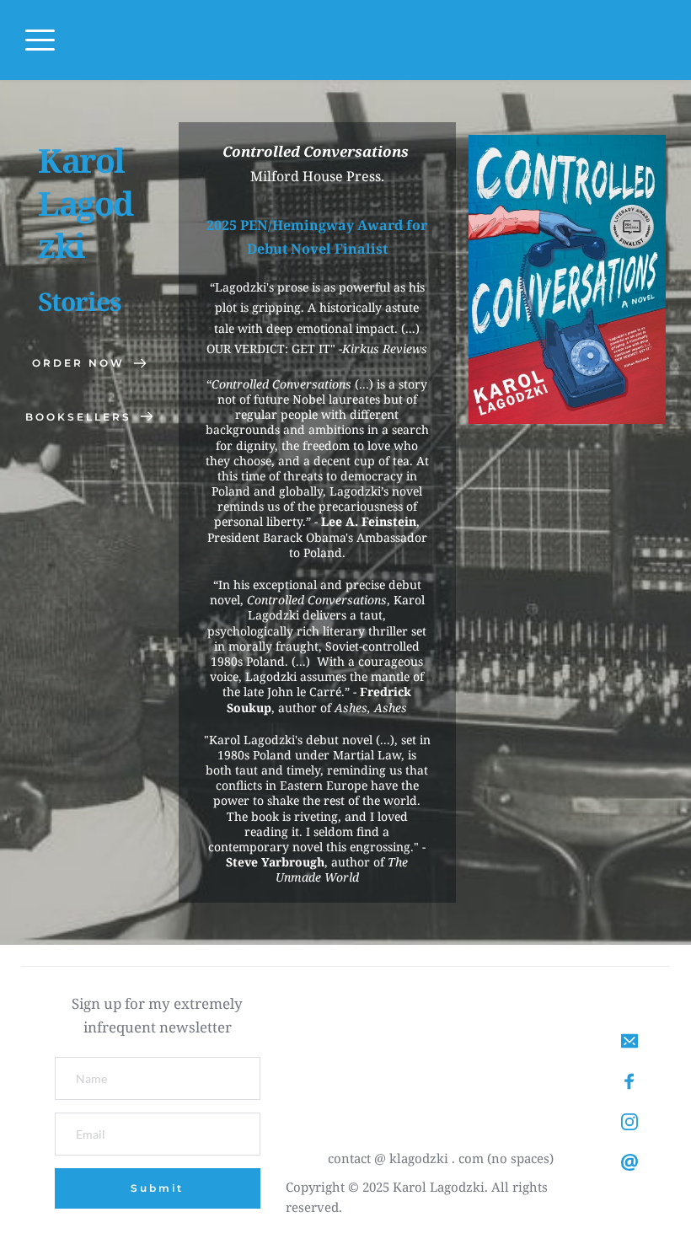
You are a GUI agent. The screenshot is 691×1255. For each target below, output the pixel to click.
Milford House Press (315, 176)
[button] (40, 40)
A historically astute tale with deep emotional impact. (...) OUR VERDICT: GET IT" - (314, 328)
